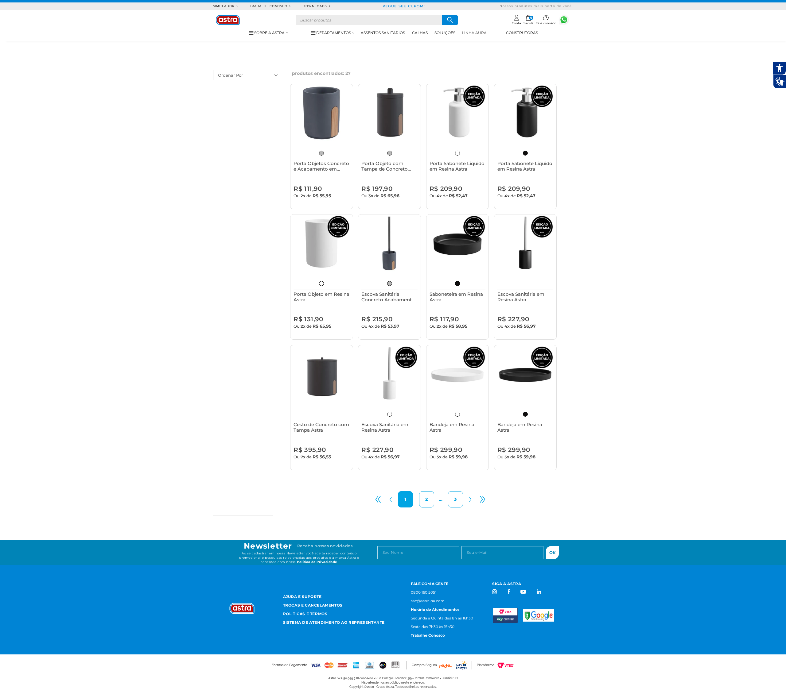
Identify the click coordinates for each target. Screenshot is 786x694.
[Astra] (228, 19)
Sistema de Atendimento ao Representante (334, 622)
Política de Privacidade (317, 562)
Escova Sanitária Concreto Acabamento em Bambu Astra (388, 296)
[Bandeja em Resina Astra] (458, 374)
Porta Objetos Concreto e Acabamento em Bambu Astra (321, 166)
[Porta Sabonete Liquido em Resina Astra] (458, 113)
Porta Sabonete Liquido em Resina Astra (457, 166)
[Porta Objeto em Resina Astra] (322, 243)
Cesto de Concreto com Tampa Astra (321, 427)
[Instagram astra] (494, 591)
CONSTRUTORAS (522, 32)
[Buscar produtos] (450, 20)
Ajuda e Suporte (302, 596)
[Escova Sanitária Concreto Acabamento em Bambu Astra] (389, 243)
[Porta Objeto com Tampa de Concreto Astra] (389, 113)
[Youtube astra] (523, 591)
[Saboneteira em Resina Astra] (458, 243)
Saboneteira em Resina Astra (456, 296)
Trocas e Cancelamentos (313, 605)
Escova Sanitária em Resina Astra (520, 296)
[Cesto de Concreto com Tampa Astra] (322, 374)
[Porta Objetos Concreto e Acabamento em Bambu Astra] (322, 113)
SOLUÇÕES (444, 32)
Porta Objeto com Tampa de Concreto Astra (384, 166)
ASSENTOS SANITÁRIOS (383, 32)
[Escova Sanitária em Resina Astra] (525, 243)
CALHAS (420, 32)
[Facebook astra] (508, 591)
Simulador (224, 6)
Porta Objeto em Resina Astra (321, 296)
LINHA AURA (474, 32)
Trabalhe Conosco (268, 6)
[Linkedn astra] (538, 591)
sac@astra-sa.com (428, 601)
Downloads (315, 6)
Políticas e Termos (305, 613)
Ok (552, 552)
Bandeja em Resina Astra (452, 427)
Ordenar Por (230, 75)
